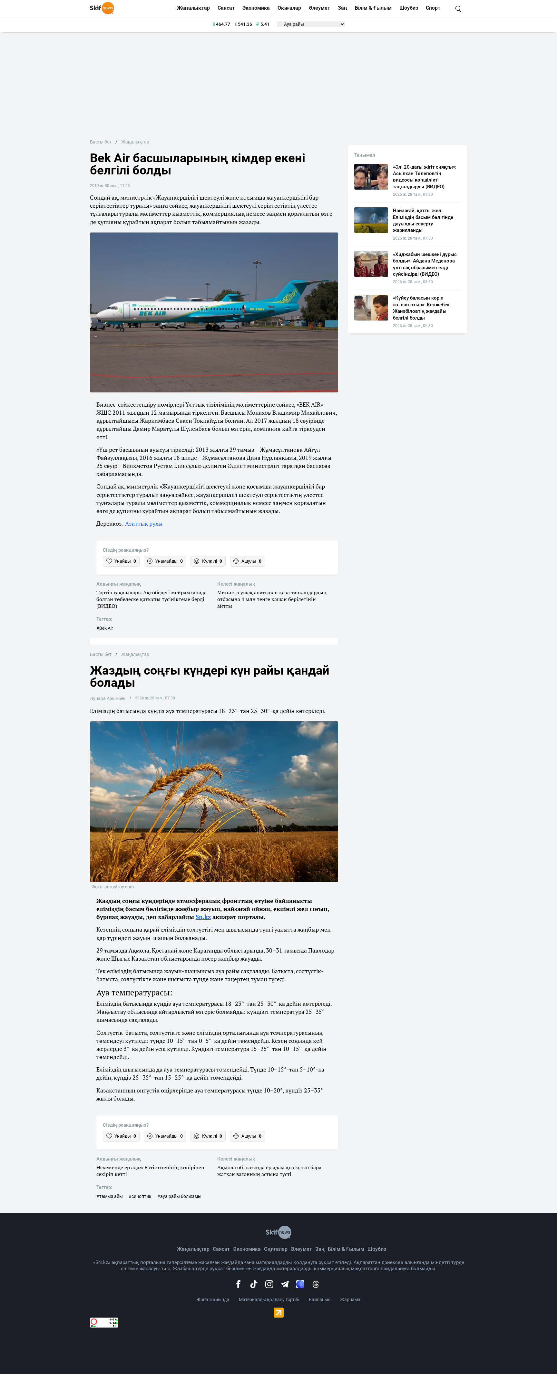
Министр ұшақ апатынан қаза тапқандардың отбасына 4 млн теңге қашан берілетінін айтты (272, 599)
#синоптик (140, 1196)
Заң (342, 8)
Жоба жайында (212, 1299)
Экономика (256, 8)
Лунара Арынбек (108, 698)
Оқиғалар (289, 8)
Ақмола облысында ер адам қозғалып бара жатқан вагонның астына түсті (269, 1171)
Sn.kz (203, 917)
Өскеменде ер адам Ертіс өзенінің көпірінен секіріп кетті (150, 1171)
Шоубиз (408, 8)
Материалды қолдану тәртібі (269, 1299)
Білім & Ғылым (373, 8)
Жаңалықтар (193, 8)
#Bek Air (104, 628)
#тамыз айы (109, 1196)
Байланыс (319, 1299)
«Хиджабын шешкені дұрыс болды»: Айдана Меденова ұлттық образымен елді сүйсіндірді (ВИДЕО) (425, 264)
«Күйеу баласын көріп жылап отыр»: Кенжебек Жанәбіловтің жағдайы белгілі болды (421, 308)
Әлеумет (319, 8)
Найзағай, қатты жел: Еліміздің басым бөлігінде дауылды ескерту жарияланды (423, 220)
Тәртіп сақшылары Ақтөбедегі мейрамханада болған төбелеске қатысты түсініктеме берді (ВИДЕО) (151, 599)
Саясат (226, 8)
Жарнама (350, 1299)
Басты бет (101, 141)
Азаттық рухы (143, 523)
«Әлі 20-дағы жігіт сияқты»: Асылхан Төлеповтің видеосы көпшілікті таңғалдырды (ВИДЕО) (424, 177)
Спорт (433, 8)
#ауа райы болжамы (179, 1196)
